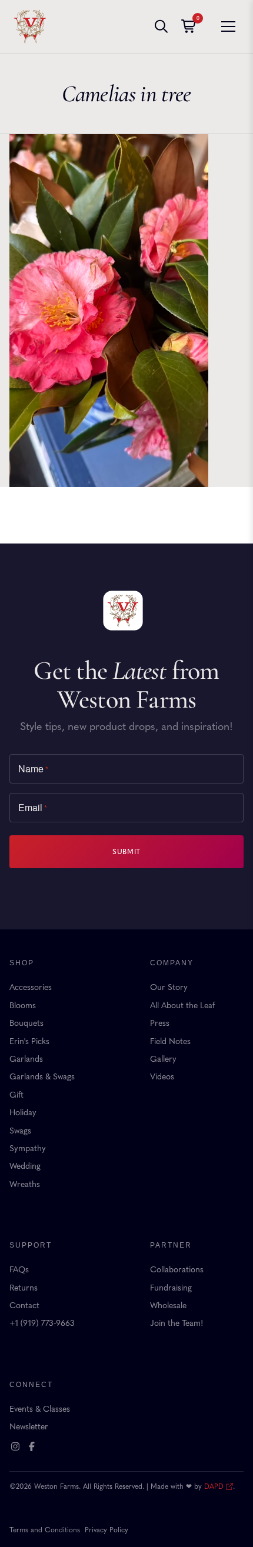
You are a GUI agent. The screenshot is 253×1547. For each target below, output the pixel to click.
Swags (20, 1131)
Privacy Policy (106, 1530)
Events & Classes (39, 1409)
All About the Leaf (182, 1006)
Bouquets (26, 1023)
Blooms (22, 1006)
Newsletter (28, 1427)
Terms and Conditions (44, 1530)
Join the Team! (176, 1323)
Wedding (25, 1166)
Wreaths (24, 1184)
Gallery (163, 1059)
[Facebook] (32, 1446)
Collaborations (177, 1270)
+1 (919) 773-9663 (42, 1323)
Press (159, 1023)
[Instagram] (15, 1446)
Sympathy (27, 1148)
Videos (162, 1077)
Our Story (169, 987)
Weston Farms (30, 26)
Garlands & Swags (42, 1077)
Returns (23, 1288)
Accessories (30, 987)
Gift (16, 1095)
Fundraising (171, 1288)
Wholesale (168, 1306)
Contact (24, 1306)
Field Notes (170, 1041)
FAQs (19, 1270)
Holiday (22, 1113)
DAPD (214, 1486)
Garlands (26, 1059)
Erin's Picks (29, 1041)
